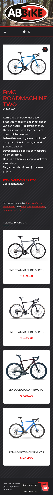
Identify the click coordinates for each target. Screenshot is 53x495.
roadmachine (38, 206)
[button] (45, 49)
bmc (23, 206)
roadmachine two (12, 210)
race (29, 206)
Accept (43, 484)
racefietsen (9, 206)
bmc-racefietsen (34, 203)
